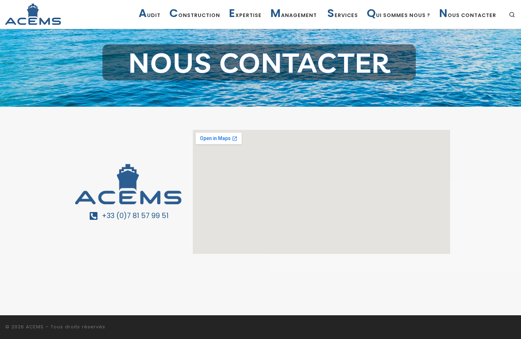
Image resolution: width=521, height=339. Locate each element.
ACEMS (35, 326)
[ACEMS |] (33, 13)
